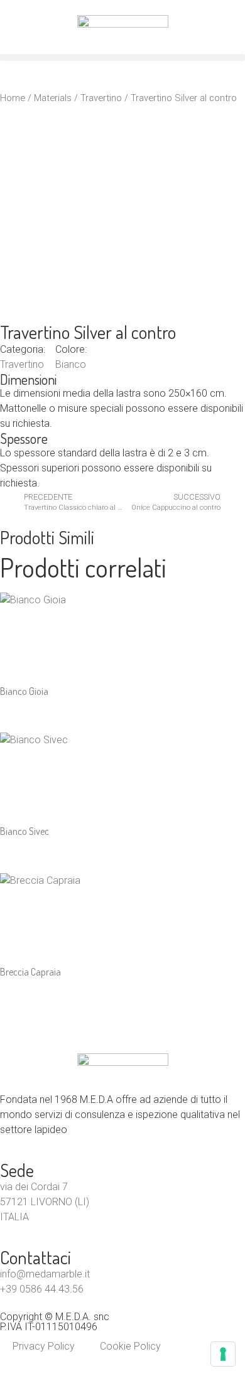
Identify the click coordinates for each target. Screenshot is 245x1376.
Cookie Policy (130, 1346)
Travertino (101, 98)
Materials (53, 98)
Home (12, 98)
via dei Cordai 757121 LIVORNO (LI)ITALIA (44, 1202)
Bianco (70, 364)
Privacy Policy (44, 1346)
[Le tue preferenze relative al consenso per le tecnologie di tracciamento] (223, 1354)
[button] (122, 57)
